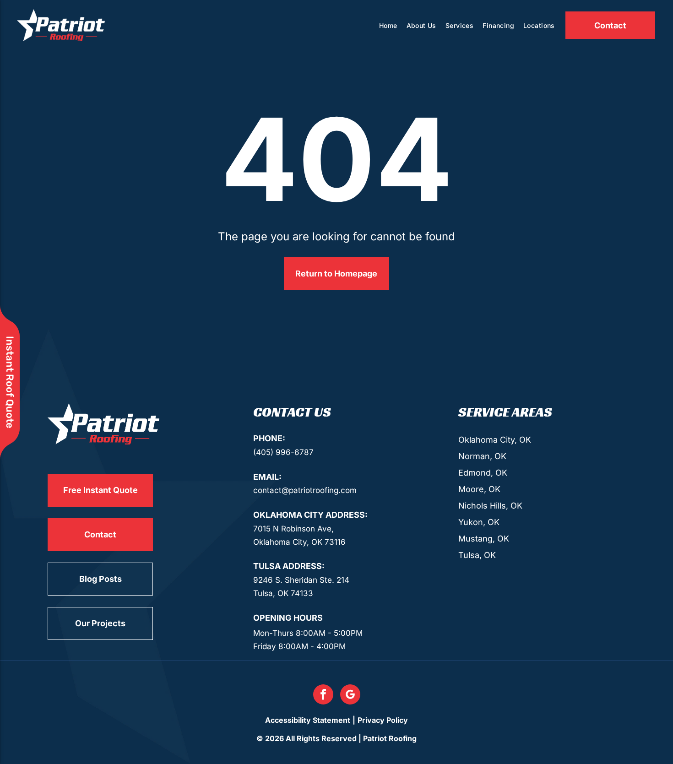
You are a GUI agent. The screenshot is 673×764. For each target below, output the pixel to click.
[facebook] (323, 695)
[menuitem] (388, 25)
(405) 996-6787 (283, 452)
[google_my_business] (350, 695)
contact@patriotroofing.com (305, 490)
